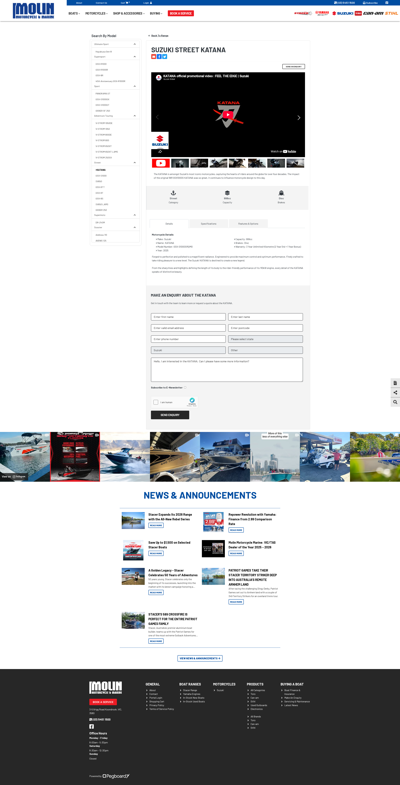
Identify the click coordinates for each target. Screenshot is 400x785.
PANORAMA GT (103, 93)
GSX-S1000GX (102, 99)
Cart (125, 2)
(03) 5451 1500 (346, 2)
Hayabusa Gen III (104, 51)
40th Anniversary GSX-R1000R (110, 81)
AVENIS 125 (101, 240)
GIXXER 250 (101, 210)
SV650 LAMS (102, 204)
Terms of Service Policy (161, 708)
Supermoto (99, 215)
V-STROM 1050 (103, 129)
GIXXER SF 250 (103, 110)
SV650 (99, 181)
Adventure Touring (103, 115)
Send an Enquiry (294, 66)
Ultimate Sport (101, 44)
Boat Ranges (190, 684)
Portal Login (155, 697)
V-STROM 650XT (104, 146)
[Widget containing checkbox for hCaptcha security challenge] (174, 402)
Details (169, 223)
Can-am (255, 697)
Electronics (257, 708)
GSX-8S (99, 198)
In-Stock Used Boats (194, 701)
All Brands (256, 716)
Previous (157, 117)
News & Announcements (200, 494)
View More (132, 520)
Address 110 (101, 234)
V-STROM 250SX (104, 157)
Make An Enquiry (292, 697)
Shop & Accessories (127, 13)
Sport (97, 86)
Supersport (99, 56)
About (79, 2)
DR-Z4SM (100, 222)
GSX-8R (99, 75)
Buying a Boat (292, 684)
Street (97, 162)
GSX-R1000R (102, 69)
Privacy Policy (156, 705)
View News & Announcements (199, 658)
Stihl (253, 701)
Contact (153, 693)
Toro (253, 693)
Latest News (291, 705)
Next (299, 117)
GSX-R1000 (101, 64)
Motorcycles (224, 684)
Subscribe (372, 2)
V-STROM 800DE (104, 134)
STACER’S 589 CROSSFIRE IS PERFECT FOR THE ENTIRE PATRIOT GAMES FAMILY (172, 619)
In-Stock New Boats (193, 697)
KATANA (101, 170)
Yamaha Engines (191, 693)
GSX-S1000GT (102, 105)
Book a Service (181, 13)
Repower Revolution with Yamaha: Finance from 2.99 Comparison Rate (252, 519)
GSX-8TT (100, 187)
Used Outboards (259, 705)
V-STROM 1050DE (104, 123)
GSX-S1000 (101, 175)
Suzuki (220, 690)
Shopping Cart (156, 701)
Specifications (208, 223)
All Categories (258, 690)
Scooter (98, 227)
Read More (156, 525)
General (153, 684)
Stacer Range (190, 690)
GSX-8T (99, 193)
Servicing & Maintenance (297, 701)
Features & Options (248, 223)
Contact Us (101, 2)
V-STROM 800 (102, 140)
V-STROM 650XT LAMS (107, 151)
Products (255, 684)
